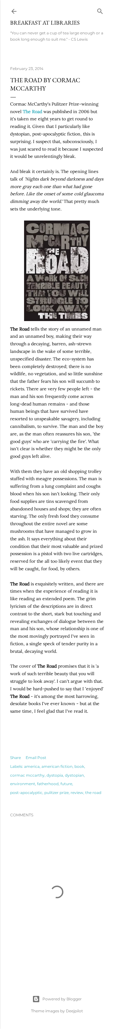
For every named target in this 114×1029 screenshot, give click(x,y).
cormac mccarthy (27, 775)
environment (22, 783)
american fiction (57, 766)
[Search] (100, 10)
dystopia (55, 775)
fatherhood (48, 783)
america (32, 766)
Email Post (36, 757)
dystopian (74, 775)
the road (93, 792)
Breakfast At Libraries (44, 22)
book (79, 766)
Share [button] (15, 757)
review (77, 792)
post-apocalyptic (26, 792)
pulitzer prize (56, 792)
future (66, 783)
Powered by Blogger (62, 999)
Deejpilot (74, 1011)
